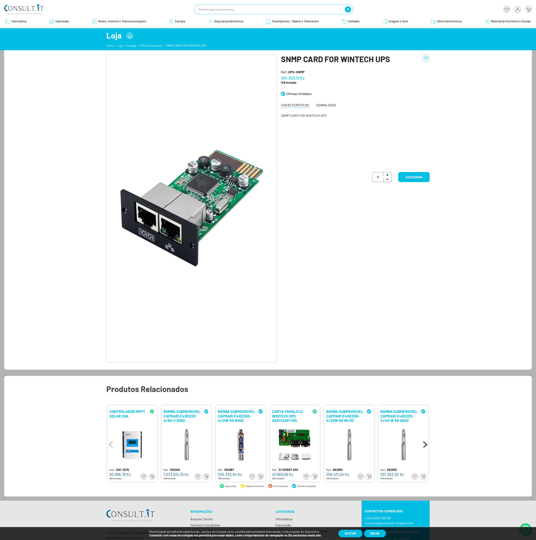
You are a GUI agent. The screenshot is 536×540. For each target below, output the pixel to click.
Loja (120, 45)
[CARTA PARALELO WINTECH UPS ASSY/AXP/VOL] (294, 444)
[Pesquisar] (348, 9)
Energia (131, 45)
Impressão (283, 525)
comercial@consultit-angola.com (389, 523)
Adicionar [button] (414, 177)
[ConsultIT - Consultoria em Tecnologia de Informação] (130, 519)
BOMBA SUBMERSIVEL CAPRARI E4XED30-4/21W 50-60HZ (236, 415)
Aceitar (350, 533)
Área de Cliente (201, 519)
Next (425, 443)
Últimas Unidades (299, 94)
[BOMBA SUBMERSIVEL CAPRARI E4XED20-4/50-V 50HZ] (186, 444)
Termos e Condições (205, 525)
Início (109, 45)
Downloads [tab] (326, 105)
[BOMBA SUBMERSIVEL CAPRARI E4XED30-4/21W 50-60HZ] (240, 444)
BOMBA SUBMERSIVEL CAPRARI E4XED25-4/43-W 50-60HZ (398, 415)
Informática (284, 519)
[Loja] (129, 36)
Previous (111, 443)
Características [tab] (295, 105)
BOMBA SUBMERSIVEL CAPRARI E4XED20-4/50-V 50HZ (182, 415)
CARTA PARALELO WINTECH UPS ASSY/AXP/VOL (287, 415)
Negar (375, 533)
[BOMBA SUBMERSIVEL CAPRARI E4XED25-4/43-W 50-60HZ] (403, 444)
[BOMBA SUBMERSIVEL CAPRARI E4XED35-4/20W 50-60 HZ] (349, 444)
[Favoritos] (507, 9)
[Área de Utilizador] (517, 9)
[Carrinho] (528, 9)
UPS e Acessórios (151, 45)
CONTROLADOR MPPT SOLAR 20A (127, 413)
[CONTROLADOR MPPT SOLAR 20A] (132, 444)
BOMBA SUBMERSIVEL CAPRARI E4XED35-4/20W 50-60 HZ (344, 415)
